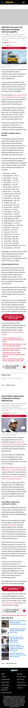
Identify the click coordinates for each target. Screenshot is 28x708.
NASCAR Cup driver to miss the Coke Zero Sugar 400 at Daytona (14, 349)
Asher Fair (6, 42)
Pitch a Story (20, 679)
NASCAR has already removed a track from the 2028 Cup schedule (14, 345)
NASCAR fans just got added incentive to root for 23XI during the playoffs (14, 354)
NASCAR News (19, 378)
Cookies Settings (6, 692)
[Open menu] (2, 2)
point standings (12, 525)
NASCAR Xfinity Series (11, 663)
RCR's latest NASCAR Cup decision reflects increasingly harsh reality (13, 359)
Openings (20, 674)
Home (2, 385)
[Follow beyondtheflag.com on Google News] (24, 367)
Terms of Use (21, 682)
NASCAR (3, 378)
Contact (3, 676)
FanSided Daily (5, 679)
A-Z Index (20, 688)
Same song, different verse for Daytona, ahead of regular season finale (13, 339)
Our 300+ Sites (21, 676)
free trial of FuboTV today (10, 603)
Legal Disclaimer (22, 685)
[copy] (11, 45)
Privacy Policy (5, 682)
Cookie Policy (5, 685)
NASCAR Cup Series (11, 378)
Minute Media (8, 696)
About (3, 674)
